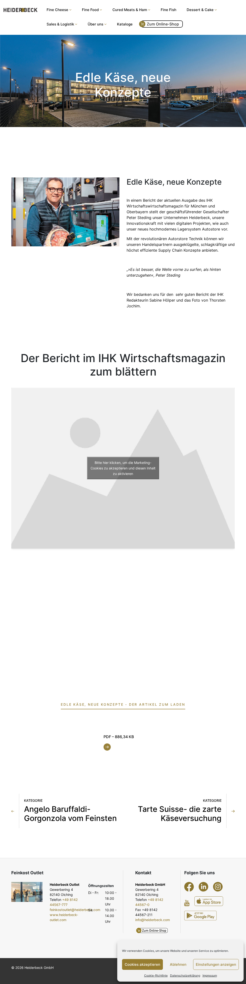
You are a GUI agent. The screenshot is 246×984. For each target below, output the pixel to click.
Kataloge (125, 24)
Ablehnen (178, 964)
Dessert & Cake (200, 9)
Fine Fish (168, 9)
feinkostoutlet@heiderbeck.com (75, 910)
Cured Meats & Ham (129, 9)
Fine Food (90, 9)
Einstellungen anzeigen (216, 964)
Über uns (95, 24)
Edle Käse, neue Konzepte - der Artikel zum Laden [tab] (123, 704)
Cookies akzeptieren (142, 964)
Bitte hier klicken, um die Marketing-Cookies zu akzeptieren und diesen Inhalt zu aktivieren (123, 468)
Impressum (210, 975)
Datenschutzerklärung (185, 975)
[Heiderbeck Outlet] (27, 892)
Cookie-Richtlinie (156, 975)
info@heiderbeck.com (152, 920)
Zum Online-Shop (163, 24)
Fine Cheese (57, 9)
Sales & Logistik (60, 24)
